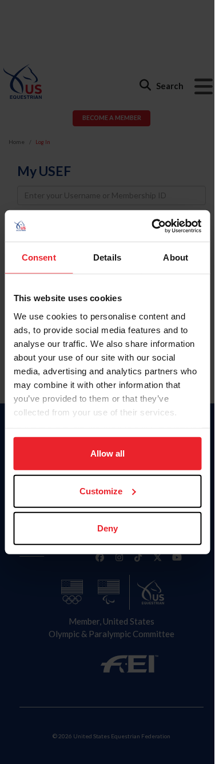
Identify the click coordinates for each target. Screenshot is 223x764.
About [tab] (175, 257)
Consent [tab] (39, 257)
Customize (100, 490)
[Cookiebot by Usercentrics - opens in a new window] (152, 225)
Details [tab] (107, 257)
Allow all (107, 453)
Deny (107, 528)
